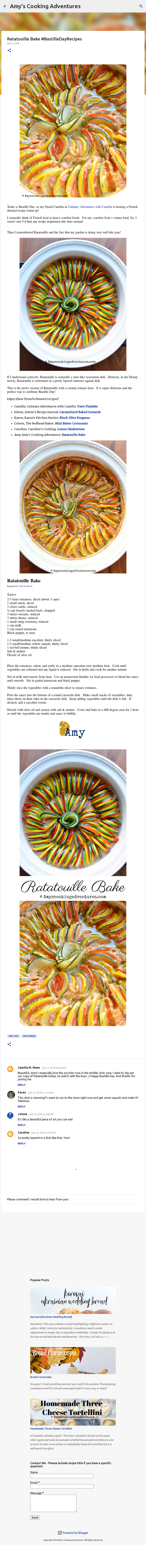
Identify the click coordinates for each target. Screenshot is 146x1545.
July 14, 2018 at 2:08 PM (41, 1114)
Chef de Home (25, 586)
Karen (22, 1092)
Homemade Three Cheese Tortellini (51, 1428)
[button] (9, 50)
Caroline (23, 1132)
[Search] (86, 6)
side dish (14, 1036)
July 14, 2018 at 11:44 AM (40, 1092)
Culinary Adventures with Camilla (90, 206)
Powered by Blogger (75, 1532)
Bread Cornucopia (40, 1377)
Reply (22, 1085)
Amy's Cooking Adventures (45, 6)
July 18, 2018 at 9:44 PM (43, 1132)
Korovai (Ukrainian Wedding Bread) (51, 1316)
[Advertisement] (73, 1242)
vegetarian (29, 1036)
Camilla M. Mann (29, 1067)
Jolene (22, 1114)
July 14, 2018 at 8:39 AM (53, 1067)
